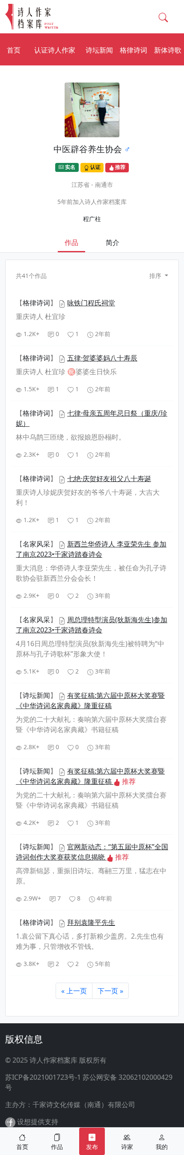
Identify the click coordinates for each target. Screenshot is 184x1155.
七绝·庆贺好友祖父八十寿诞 (109, 478)
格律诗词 (133, 50)
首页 (14, 50)
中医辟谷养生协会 (87, 149)
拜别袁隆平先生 (91, 922)
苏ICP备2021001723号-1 (43, 1077)
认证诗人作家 (54, 50)
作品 (71, 242)
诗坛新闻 (99, 50)
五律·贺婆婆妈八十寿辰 (102, 358)
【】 (37, 302)
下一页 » (110, 990)
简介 (112, 242)
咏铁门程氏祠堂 (91, 302)
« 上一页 (74, 990)
